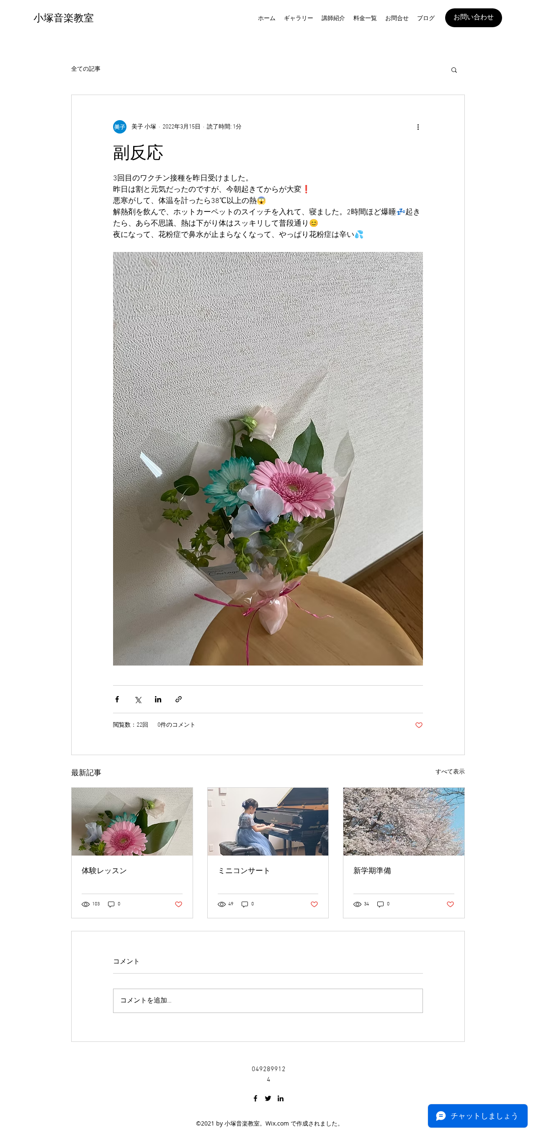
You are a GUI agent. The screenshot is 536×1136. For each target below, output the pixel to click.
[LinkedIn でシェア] (158, 699)
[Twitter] (268, 1098)
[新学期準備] (403, 822)
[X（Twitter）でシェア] (138, 699)
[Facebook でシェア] (117, 699)
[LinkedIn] (280, 1098)
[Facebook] (255, 1098)
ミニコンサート (244, 870)
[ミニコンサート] (268, 822)
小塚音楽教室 (64, 18)
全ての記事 (85, 69)
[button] (454, 69)
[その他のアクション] (418, 127)
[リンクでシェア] (179, 699)
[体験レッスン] (132, 822)
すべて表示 (450, 772)
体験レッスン (104, 870)
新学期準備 (372, 870)
